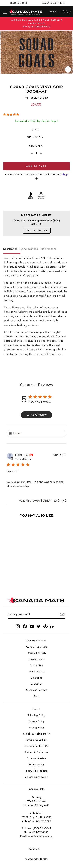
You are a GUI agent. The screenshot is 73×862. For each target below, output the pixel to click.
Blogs (37, 696)
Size (35, 129)
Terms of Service (36, 758)
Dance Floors (36, 671)
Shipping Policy (37, 715)
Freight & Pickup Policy (36, 733)
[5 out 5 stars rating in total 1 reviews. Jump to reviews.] (11, 114)
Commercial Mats (37, 640)
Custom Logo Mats (36, 647)
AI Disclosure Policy (36, 777)
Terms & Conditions (36, 740)
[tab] (11, 250)
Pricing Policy (36, 727)
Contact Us (37, 684)
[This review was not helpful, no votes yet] (62, 501)
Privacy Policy (36, 721)
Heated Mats (36, 659)
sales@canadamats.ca (53, 3)
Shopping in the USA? (36, 746)
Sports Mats (36, 665)
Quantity (36, 146)
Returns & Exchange (36, 752)
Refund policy (37, 764)
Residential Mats (36, 653)
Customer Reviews (36, 690)
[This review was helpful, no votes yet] (55, 501)
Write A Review (37, 414)
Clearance (36, 677)
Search (36, 709)
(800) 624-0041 (19, 3)
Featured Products (36, 770)
